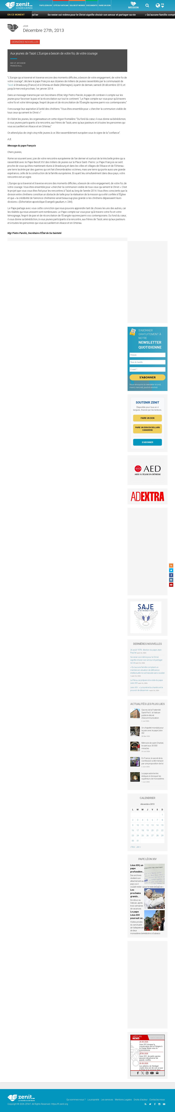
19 (147, 830)
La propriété (93, 1099)
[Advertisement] (148, 282)
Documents (91, 5)
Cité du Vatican (60, 5)
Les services (107, 1099)
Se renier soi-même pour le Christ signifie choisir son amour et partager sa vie (68, 14)
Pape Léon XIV (45, 5)
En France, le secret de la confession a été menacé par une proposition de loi (152, 761)
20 (152, 830)
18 (143, 830)
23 (133, 835)
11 (143, 825)
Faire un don (105, 5)
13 (152, 825)
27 (152, 835)
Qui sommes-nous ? (76, 1099)
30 (133, 841)
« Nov (132, 847)
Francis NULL (16, 66)
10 (138, 825)
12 (147, 825)
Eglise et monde (77, 5)
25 (143, 835)
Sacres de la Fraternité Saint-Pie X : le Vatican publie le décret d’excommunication (151, 714)
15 (162, 825)
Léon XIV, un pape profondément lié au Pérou (137, 871)
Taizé (11, 84)
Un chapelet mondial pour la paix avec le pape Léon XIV (153, 730)
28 (157, 835)
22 (162, 830)
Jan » (138, 847)
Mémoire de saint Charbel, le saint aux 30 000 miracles (153, 745)
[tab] (139, 1037)
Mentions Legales (123, 1099)
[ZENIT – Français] (22, 5)
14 (157, 825)
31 (138, 841)
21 (157, 830)
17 (138, 830)
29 (162, 835)
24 (138, 835)
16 (133, 830)
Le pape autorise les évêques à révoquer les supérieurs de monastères (153, 776)
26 (147, 835)
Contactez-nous (157, 1099)
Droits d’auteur (141, 1099)
